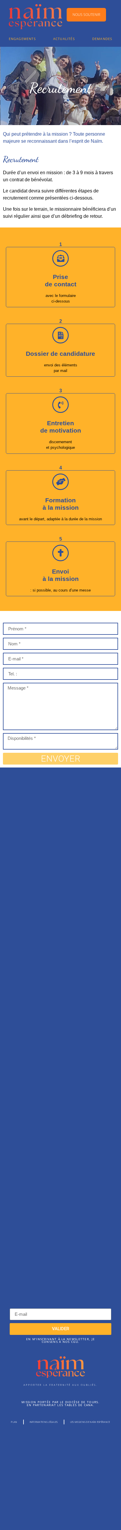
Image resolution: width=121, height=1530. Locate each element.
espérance (60, 1372)
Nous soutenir (86, 14)
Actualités (64, 38)
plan (14, 1421)
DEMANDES (102, 38)
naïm (61, 1363)
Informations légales (44, 1421)
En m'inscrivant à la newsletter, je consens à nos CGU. (60, 1340)
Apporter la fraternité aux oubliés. (60, 1384)
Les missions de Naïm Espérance (90, 1421)
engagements (22, 38)
